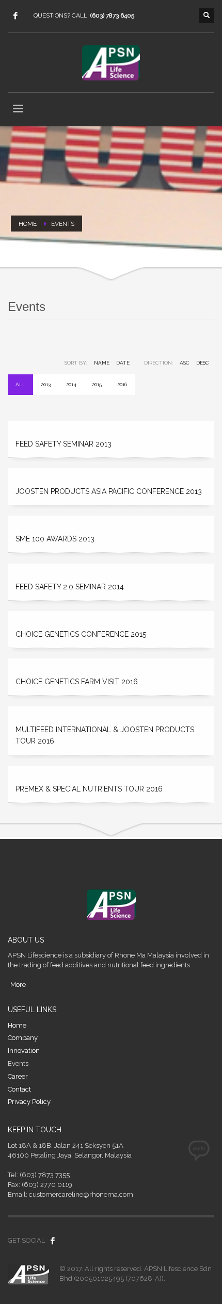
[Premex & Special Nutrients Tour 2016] (111, 770)
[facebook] (15, 15)
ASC (184, 363)
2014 (71, 384)
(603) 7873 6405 (112, 15)
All (20, 384)
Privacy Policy (29, 1101)
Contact (19, 1089)
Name (101, 363)
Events (18, 1063)
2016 (122, 384)
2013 (46, 384)
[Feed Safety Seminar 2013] (111, 426)
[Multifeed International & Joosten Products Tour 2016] (111, 711)
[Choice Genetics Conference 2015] (111, 616)
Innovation (24, 1050)
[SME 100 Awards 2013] (111, 520)
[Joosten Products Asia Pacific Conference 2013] (111, 473)
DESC (202, 363)
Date (123, 363)
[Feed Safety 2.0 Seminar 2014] (111, 568)
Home (17, 1025)
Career (18, 1076)
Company (23, 1038)
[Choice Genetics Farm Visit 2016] (111, 663)
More (18, 984)
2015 (97, 384)
